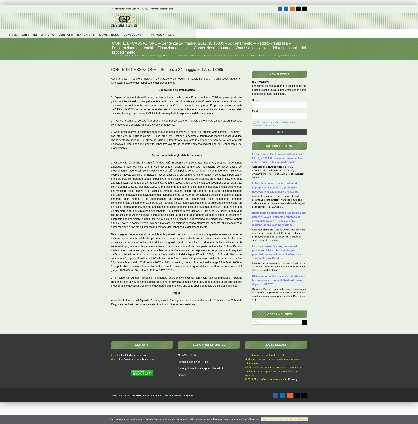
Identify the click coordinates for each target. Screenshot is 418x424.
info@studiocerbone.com (162, 9)
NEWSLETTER (187, 355)
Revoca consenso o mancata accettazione (284, 419)
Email (255, 111)
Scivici (182, 375)
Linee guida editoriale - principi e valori (200, 368)
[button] (182, 33)
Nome (255, 100)
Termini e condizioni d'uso (193, 361)
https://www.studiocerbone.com (136, 359)
